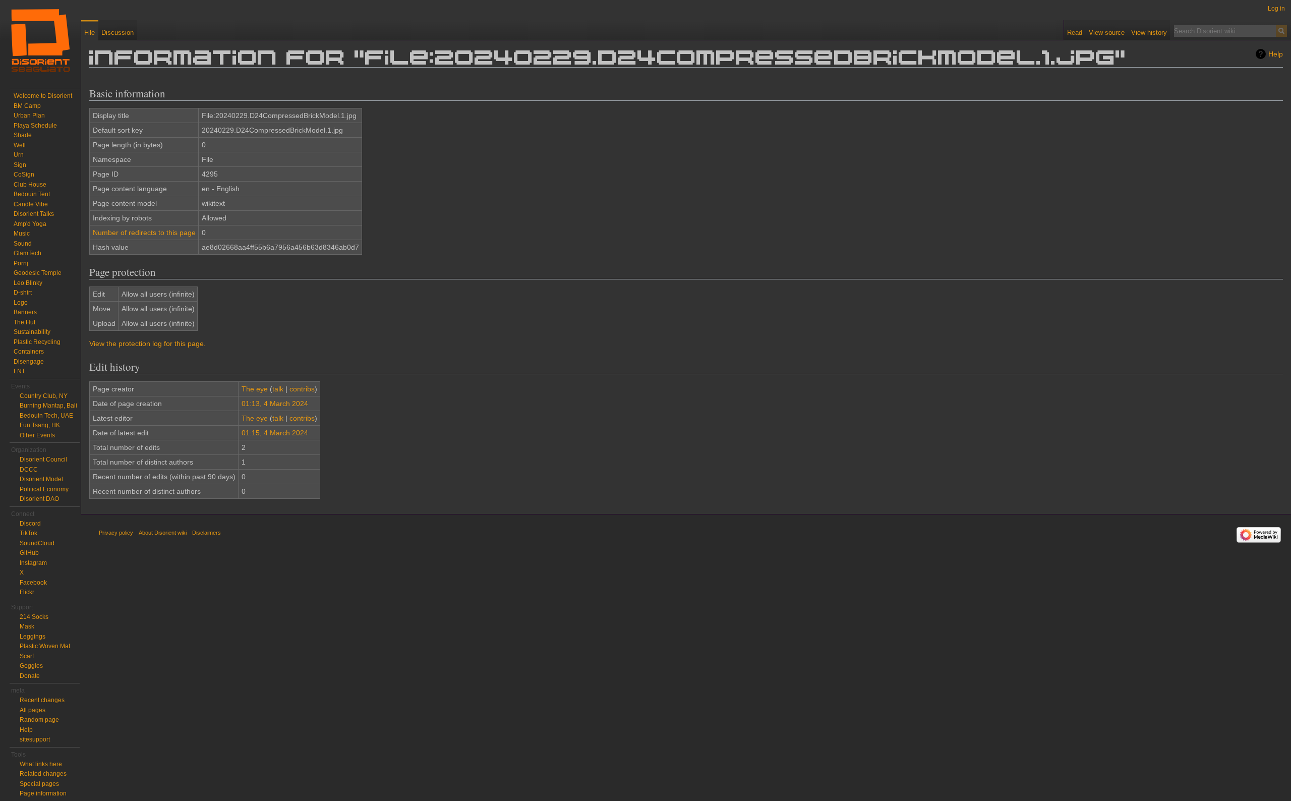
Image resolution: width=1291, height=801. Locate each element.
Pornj (21, 263)
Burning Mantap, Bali (48, 405)
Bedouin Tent (32, 194)
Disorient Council (43, 459)
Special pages (39, 783)
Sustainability (32, 331)
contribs (302, 389)
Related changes (43, 773)
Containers (29, 351)
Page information (43, 793)
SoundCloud (37, 543)
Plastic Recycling (37, 342)
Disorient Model (41, 479)
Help (1275, 54)
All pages (32, 710)
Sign (20, 164)
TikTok (28, 533)
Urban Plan (29, 115)
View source (1107, 32)
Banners (25, 312)
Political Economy (44, 489)
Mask (27, 626)
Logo (21, 302)
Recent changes (42, 700)
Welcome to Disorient (43, 95)
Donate (30, 675)
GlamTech (27, 253)
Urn (19, 154)
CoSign (24, 174)
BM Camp (27, 105)
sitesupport (35, 739)
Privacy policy (116, 533)
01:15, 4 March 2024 (275, 433)
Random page (39, 719)
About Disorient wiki (163, 533)
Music (22, 233)
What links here (41, 764)
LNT (19, 371)
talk (277, 389)
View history (1149, 32)
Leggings (32, 636)
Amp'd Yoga (30, 223)
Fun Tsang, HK (40, 425)
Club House (30, 184)
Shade (23, 135)
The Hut (24, 322)
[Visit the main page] (40, 40)
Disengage (29, 361)
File (89, 32)
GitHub (29, 552)
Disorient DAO (39, 498)
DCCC (29, 469)
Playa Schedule (35, 125)
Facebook (33, 582)
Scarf (27, 656)
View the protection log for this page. (147, 343)
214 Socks (34, 616)
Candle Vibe (31, 204)
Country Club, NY (44, 395)
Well (20, 145)
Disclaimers (206, 533)
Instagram (33, 562)
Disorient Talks (34, 213)
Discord (30, 523)
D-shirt (23, 292)
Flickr (27, 592)
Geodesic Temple (38, 272)
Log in (1276, 8)
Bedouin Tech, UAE (46, 415)
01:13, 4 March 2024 (275, 403)
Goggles (31, 665)
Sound (23, 243)
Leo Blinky (28, 283)
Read (1074, 32)
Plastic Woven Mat (45, 646)
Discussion (117, 32)
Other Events (37, 435)
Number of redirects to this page (144, 232)
